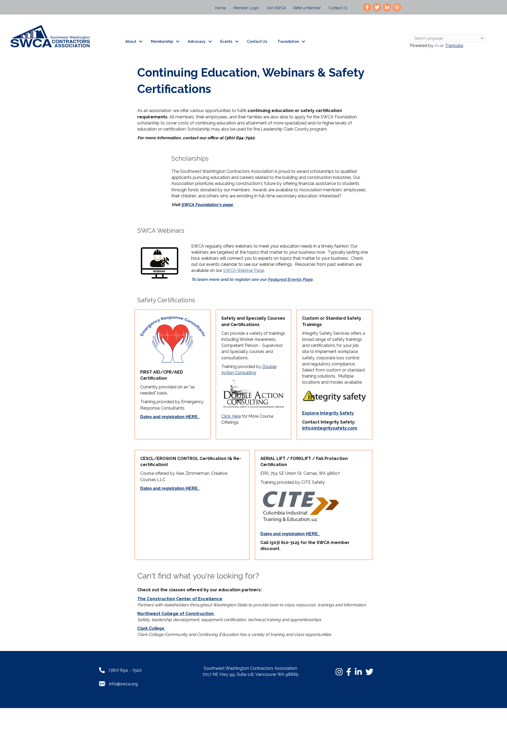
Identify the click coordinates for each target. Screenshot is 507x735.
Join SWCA (276, 8)
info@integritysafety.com (329, 428)
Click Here (231, 416)
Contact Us (337, 8)
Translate (454, 45)
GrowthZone (320, 700)
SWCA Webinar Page (243, 270)
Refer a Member (307, 8)
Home (220, 8)
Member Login (246, 8)
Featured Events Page (290, 279)
